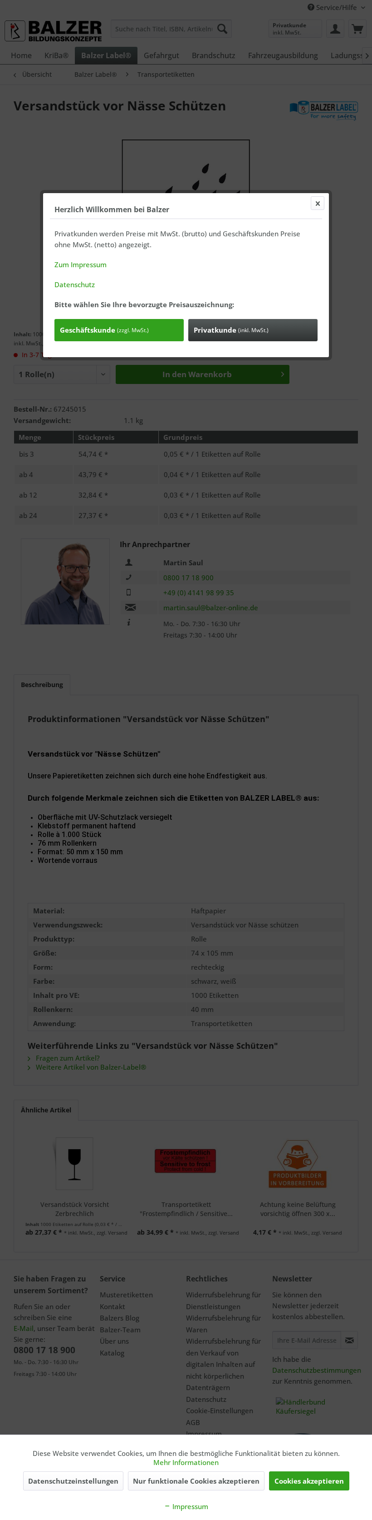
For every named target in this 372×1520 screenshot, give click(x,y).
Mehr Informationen (186, 1462)
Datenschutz (74, 284)
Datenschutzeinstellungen (73, 1480)
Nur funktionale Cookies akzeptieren (196, 1480)
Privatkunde (231, 329)
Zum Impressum (80, 264)
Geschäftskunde (104, 329)
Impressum (189, 1506)
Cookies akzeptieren (309, 1480)
